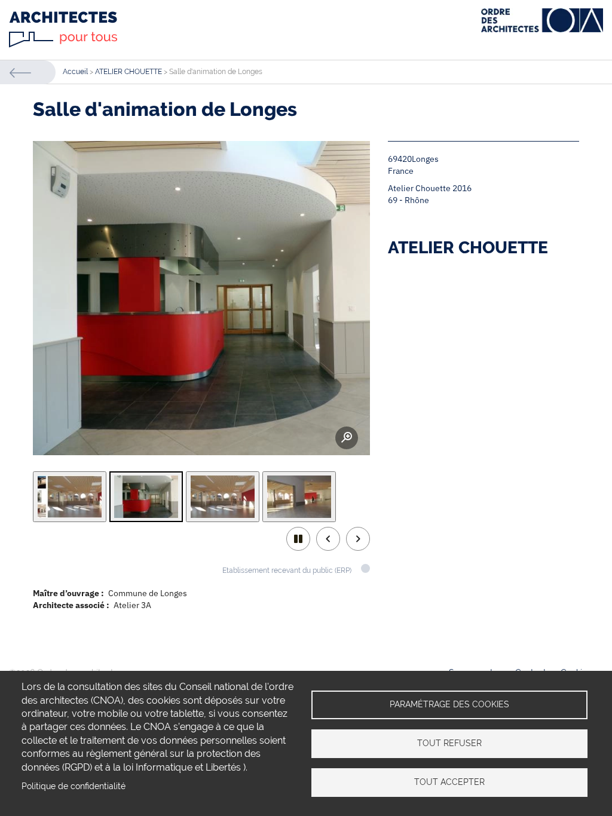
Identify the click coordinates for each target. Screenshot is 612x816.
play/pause (298, 539)
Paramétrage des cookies (449, 704)
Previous (328, 539)
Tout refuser (449, 743)
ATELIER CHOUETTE (128, 72)
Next (358, 539)
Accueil (75, 72)
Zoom (346, 438)
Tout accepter (449, 782)
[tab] (69, 496)
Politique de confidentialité (74, 786)
